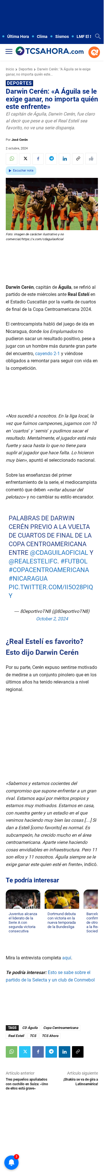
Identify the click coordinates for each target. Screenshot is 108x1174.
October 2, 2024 (52, 618)
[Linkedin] (64, 159)
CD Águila (29, 1028)
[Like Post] (91, 158)
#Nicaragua (28, 578)
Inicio (10, 69)
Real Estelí (16, 1036)
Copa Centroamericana (60, 1028)
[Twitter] (25, 159)
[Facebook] (38, 159)
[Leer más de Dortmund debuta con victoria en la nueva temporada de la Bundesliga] (51, 932)
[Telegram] (51, 159)
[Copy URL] (78, 159)
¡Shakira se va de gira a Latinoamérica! (80, 1081)
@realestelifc (33, 561)
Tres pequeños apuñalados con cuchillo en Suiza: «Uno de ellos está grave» (27, 1083)
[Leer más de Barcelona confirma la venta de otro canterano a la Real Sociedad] (89, 936)
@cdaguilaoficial (59, 552)
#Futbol (74, 561)
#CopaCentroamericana (49, 569)
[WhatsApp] (11, 159)
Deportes (26, 69)
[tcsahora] (49, 51)
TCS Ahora (50, 1036)
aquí (66, 958)
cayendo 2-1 (47, 353)
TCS (33, 1036)
